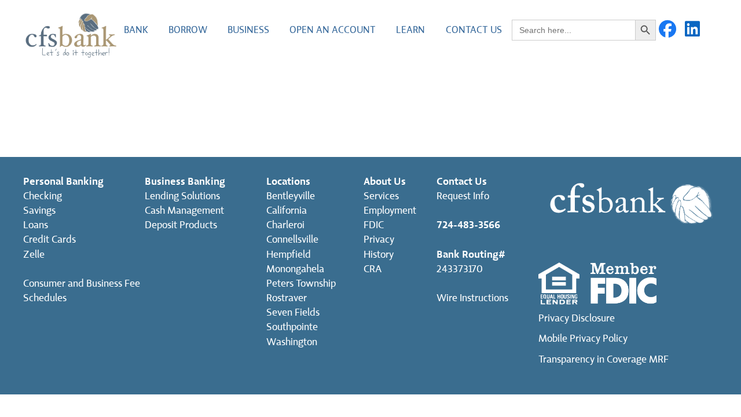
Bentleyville (290, 196)
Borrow (187, 29)
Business (248, 29)
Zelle (34, 254)
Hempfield (288, 254)
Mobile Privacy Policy (583, 338)
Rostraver (286, 298)
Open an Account (332, 29)
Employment (390, 210)
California (286, 210)
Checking (42, 196)
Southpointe (292, 327)
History (379, 254)
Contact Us (474, 29)
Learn (410, 29)
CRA (372, 269)
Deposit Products (181, 225)
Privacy (379, 239)
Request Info (462, 196)
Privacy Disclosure (576, 318)
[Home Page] (71, 34)
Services (381, 196)
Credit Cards (49, 239)
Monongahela (295, 269)
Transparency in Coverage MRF (603, 359)
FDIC (374, 225)
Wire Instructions (472, 298)
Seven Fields (293, 312)
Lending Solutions (182, 196)
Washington (291, 342)
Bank (136, 29)
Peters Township (301, 283)
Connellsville (292, 239)
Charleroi (285, 225)
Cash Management (184, 210)
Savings (39, 210)
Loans (35, 225)
